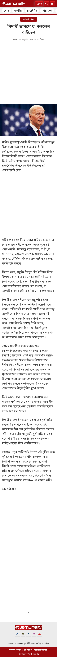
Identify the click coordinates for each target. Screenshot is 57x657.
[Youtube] (39, 634)
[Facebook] (17, 634)
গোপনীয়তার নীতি (24, 654)
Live (39, 4)
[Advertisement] (28, 72)
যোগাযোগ (28, 650)
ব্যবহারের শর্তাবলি (40, 650)
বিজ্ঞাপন (36, 654)
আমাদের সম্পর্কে (15, 650)
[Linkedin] (28, 634)
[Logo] (13, 3)
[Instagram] (34, 634)
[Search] (46, 3)
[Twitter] (23, 634)
